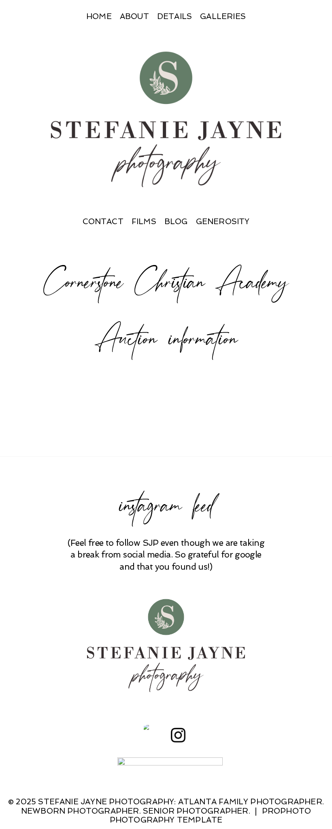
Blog (176, 221)
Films (144, 221)
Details (174, 16)
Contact (103, 221)
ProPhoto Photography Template (210, 815)
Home (99, 16)
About (134, 16)
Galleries (223, 16)
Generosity (223, 221)
